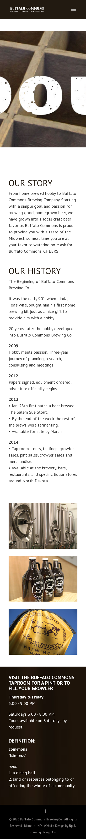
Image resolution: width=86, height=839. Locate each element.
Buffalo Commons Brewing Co (41, 819)
